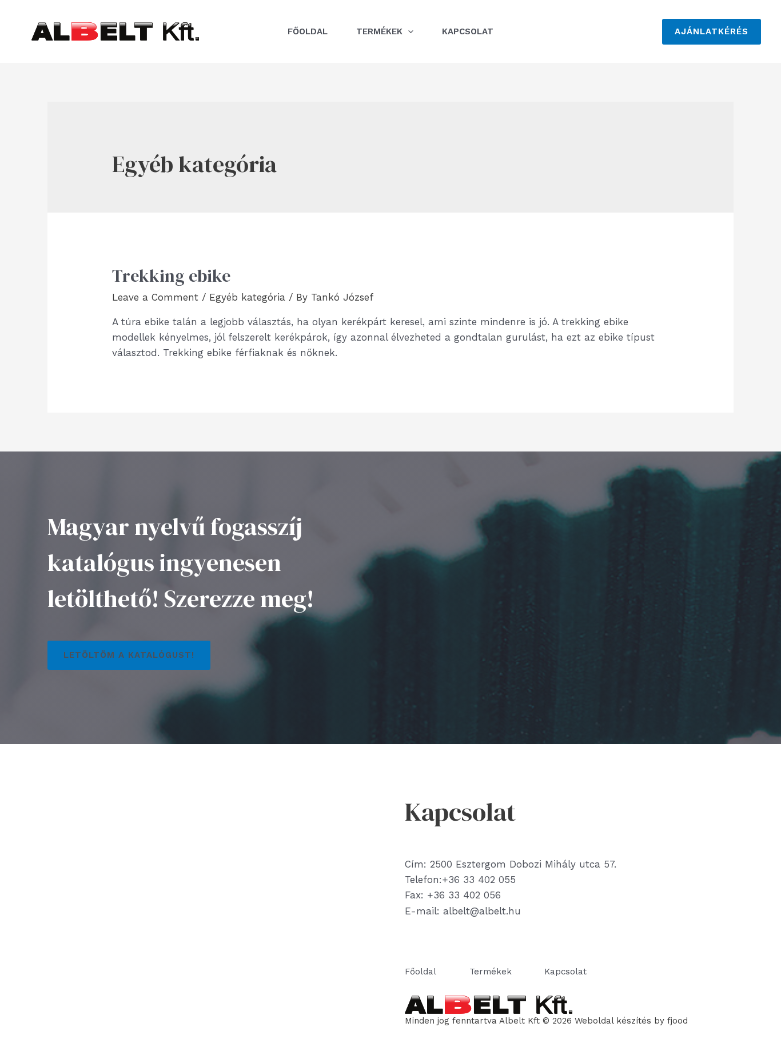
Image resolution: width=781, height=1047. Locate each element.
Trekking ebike (171, 275)
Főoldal (308, 31)
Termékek (379, 31)
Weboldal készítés (613, 1021)
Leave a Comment (155, 297)
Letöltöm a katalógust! (128, 655)
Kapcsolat (467, 31)
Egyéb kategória (247, 297)
